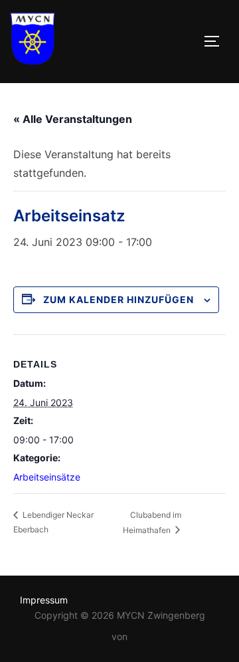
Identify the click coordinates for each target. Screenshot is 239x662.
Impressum (44, 600)
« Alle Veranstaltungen (72, 119)
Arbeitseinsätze (46, 477)
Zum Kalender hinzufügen (118, 299)
